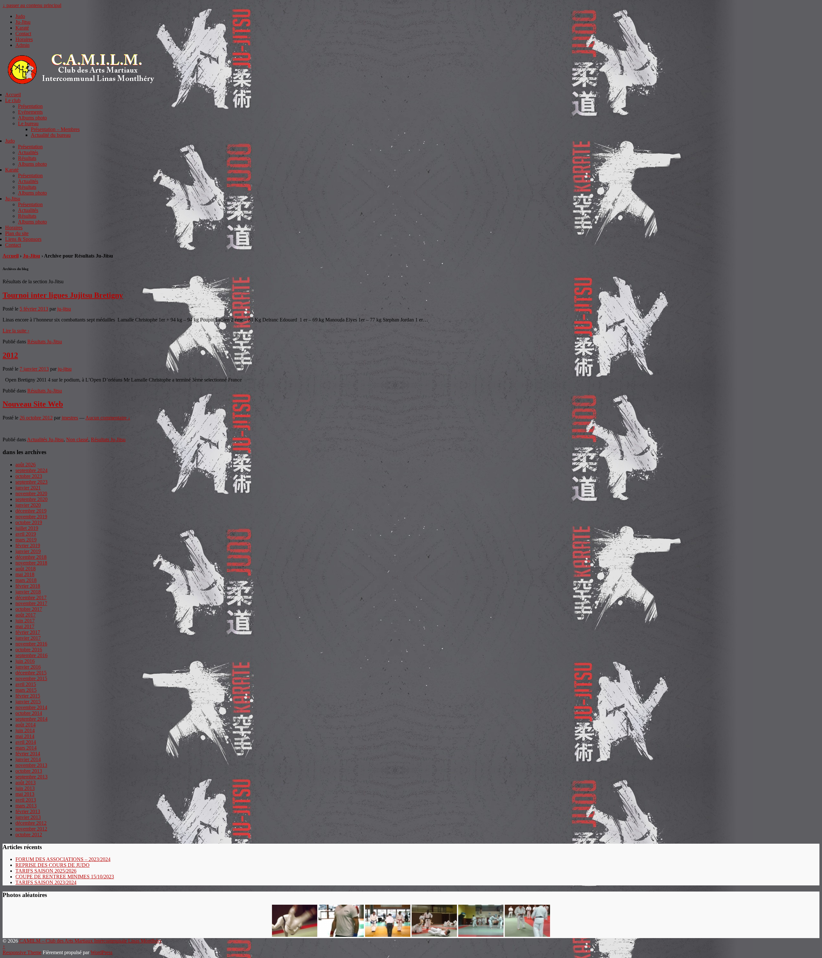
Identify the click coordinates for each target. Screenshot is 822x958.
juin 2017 (25, 620)
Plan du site (17, 233)
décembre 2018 (31, 557)
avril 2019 (25, 534)
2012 (10, 355)
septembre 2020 (31, 499)
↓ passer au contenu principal (32, 5)
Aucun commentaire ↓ (107, 417)
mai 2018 (24, 574)
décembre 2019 (31, 511)
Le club (13, 100)
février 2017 (27, 632)
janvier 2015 (28, 701)
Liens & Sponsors (23, 239)
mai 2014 (24, 736)
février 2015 (27, 696)
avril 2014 (25, 742)
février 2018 (27, 586)
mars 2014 (26, 748)
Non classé (77, 439)
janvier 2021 (28, 487)
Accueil (13, 94)
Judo (20, 16)
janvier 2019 (28, 551)
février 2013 (27, 811)
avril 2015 (25, 684)
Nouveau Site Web (33, 404)
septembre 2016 (31, 655)
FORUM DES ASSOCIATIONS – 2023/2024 (62, 859)
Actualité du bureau (51, 135)
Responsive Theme (22, 952)
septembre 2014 (31, 719)
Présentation (30, 106)
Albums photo (32, 117)
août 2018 (25, 568)
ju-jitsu (64, 309)
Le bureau (28, 123)
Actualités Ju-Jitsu (45, 439)
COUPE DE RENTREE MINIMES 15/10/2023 (64, 876)
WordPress (101, 952)
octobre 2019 (28, 522)
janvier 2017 (28, 638)
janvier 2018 (28, 591)
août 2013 (25, 782)
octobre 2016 (28, 649)
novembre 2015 (31, 678)
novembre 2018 (31, 563)
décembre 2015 (31, 672)
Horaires (24, 39)
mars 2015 (26, 690)
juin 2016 (25, 661)
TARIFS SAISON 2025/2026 (45, 871)
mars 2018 (26, 580)
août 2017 (25, 615)
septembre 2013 (31, 776)
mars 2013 (26, 805)
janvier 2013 (28, 817)
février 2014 (27, 753)
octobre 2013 (28, 771)
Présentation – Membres (55, 129)
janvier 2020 (28, 505)
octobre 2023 (28, 476)
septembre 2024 (31, 470)
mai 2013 (24, 794)
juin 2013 (25, 788)
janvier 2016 (28, 667)
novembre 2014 (31, 707)
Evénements (30, 112)
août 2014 (25, 724)
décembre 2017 (31, 597)
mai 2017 (24, 626)
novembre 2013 (31, 765)
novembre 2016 (31, 643)
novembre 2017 (31, 603)
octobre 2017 (28, 609)
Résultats (27, 158)
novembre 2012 (31, 828)
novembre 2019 (31, 516)
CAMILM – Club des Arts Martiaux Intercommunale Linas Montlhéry (90, 941)
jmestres (70, 417)
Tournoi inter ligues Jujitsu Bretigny (63, 295)
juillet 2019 (26, 528)
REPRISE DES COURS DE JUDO (52, 865)
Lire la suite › (16, 330)
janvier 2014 (28, 759)
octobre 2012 (28, 834)
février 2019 (27, 545)
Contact (23, 33)
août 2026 (25, 464)
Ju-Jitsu (23, 22)
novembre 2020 (31, 493)
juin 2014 (25, 730)
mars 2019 (26, 539)
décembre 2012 (31, 823)
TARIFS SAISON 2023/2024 (45, 882)
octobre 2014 (28, 713)
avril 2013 (25, 800)
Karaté (22, 28)
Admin (22, 45)
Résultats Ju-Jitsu (44, 341)
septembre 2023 (31, 482)
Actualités (28, 152)
